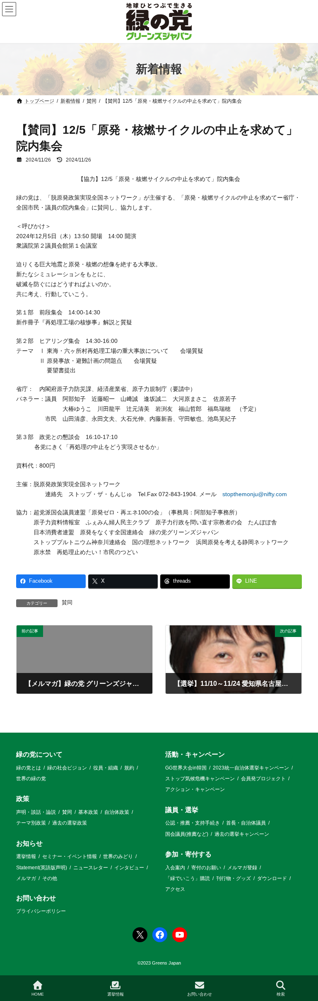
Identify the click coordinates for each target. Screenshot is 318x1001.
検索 (281, 994)
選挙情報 (26, 856)
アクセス (175, 889)
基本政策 (88, 812)
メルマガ (26, 878)
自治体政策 (116, 812)
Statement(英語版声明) (41, 867)
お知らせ (29, 843)
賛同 (67, 602)
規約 (129, 767)
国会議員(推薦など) (186, 834)
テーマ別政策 (31, 823)
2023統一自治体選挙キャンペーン (251, 767)
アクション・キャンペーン (195, 789)
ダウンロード (272, 878)
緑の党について (39, 754)
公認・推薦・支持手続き (192, 823)
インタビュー (129, 867)
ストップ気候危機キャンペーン (200, 779)
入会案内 (175, 867)
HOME (37, 994)
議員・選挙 (181, 809)
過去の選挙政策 (69, 823)
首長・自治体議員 (246, 823)
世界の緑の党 (31, 779)
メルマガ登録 (242, 867)
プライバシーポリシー (41, 911)
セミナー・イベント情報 (69, 856)
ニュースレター (90, 867)
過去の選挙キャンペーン (241, 834)
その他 (49, 878)
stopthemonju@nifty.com (254, 494)
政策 (22, 798)
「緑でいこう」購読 (187, 878)
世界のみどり (118, 856)
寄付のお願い (206, 867)
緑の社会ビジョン (67, 767)
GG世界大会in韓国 (186, 767)
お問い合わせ (36, 898)
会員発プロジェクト (263, 779)
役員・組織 (105, 767)
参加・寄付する (188, 854)
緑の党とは (28, 767)
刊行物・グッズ (233, 878)
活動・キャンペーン (195, 754)
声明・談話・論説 (36, 812)
